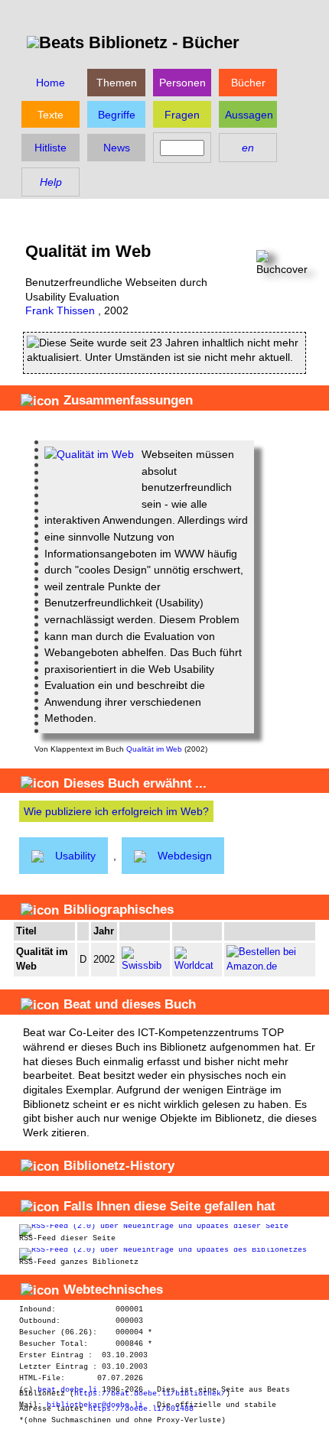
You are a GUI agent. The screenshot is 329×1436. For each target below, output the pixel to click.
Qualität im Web (154, 749)
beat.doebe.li (67, 1390)
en (248, 147)
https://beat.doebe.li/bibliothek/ (150, 1393)
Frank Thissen (60, 310)
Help (51, 182)
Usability (75, 856)
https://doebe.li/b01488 (141, 1409)
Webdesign (185, 856)
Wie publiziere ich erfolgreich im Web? (116, 811)
